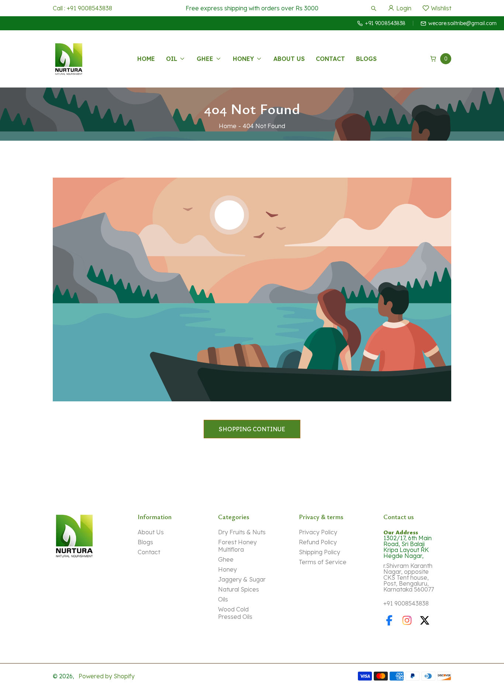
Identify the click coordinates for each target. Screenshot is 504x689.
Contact (149, 552)
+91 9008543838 (406, 603)
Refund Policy (318, 542)
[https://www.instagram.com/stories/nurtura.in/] (407, 620)
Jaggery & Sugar (242, 579)
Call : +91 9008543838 (82, 8)
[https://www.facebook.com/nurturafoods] (389, 620)
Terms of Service (322, 562)
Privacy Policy (318, 532)
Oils (223, 599)
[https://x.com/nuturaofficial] (425, 620)
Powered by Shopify (107, 676)
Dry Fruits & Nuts (242, 532)
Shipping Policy (319, 552)
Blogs (145, 542)
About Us (151, 532)
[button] (373, 8)
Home (228, 126)
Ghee (226, 559)
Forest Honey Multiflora (237, 545)
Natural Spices (238, 589)
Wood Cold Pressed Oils (235, 613)
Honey (227, 569)
